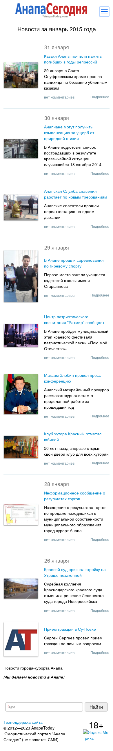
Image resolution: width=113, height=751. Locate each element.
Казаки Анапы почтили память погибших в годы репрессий (73, 59)
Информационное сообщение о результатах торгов (74, 495)
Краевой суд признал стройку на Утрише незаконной (75, 572)
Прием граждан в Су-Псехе (70, 629)
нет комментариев (59, 96)
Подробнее (99, 96)
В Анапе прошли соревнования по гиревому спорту (74, 263)
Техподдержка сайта (23, 722)
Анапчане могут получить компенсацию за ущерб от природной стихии (69, 132)
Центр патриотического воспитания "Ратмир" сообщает (74, 319)
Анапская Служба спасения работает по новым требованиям (75, 194)
